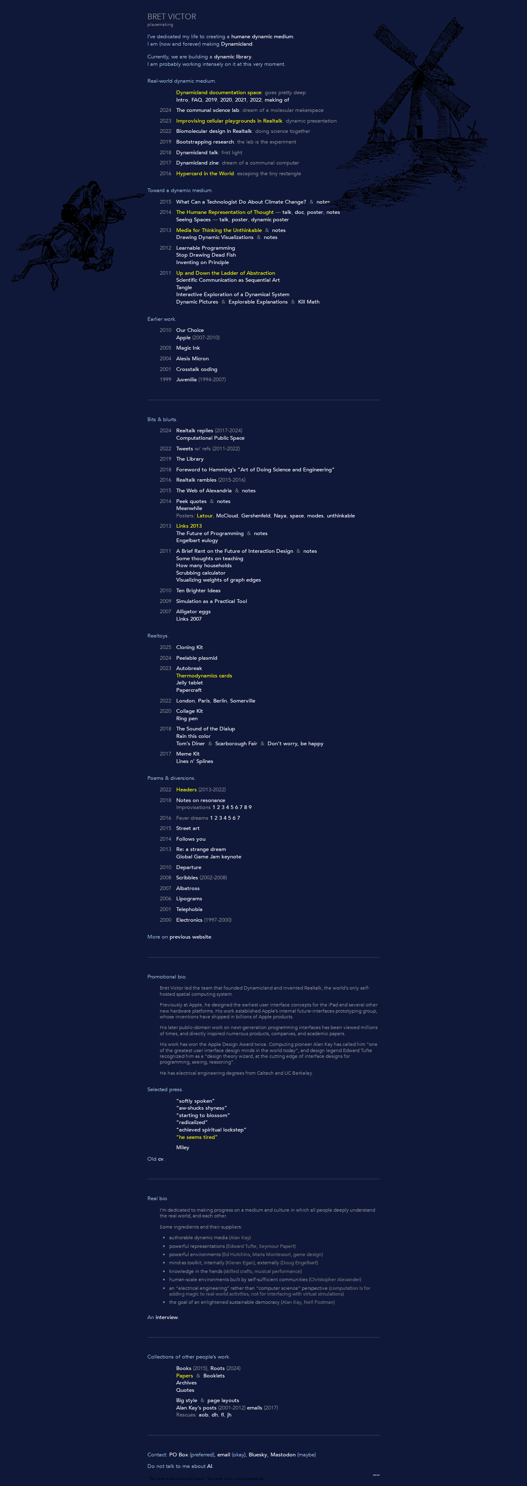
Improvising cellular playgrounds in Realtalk (229, 121)
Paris (204, 701)
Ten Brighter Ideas (198, 590)
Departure (188, 867)
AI (209, 1466)
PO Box (178, 1454)
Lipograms (189, 898)
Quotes (185, 1390)
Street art (188, 828)
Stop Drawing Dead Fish (206, 255)
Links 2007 (189, 619)
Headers (186, 789)
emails (254, 1408)
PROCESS (376, 1475)
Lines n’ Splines (194, 761)
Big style (186, 1400)
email (223, 1454)
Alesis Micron (192, 358)
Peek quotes (191, 501)
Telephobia (189, 909)
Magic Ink (188, 348)
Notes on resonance (200, 800)
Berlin (220, 701)
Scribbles (187, 877)
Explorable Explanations (258, 302)
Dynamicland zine (197, 163)
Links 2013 (189, 526)
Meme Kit (188, 754)
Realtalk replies (194, 430)
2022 (255, 100)
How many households (204, 565)
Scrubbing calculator (201, 573)
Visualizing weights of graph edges (218, 580)
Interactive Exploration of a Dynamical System (232, 294)
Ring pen (187, 718)
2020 (226, 100)
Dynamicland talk (197, 152)
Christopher (323, 1279)
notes (323, 202)
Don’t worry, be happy (296, 743)
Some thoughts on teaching (209, 558)
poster (315, 212)
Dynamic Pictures (197, 302)
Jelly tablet (189, 682)
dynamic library (233, 56)
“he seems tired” (197, 1137)
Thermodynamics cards (204, 675)
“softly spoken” (195, 1101)
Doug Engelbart (299, 1262)
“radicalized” (192, 1122)
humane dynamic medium (262, 36)
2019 (211, 100)
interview (167, 1317)
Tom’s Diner (190, 743)
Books (183, 1368)
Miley (182, 1147)
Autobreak (189, 668)
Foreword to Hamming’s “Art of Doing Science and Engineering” (255, 469)
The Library (190, 459)
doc (299, 212)
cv (160, 1159)
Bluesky (258, 1454)
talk (286, 212)
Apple (183, 337)
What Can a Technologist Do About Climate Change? (241, 202)
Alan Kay (240, 1237)
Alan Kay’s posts (196, 1408)
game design (307, 1254)
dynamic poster (270, 219)
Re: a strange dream (201, 849)
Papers (184, 1375)
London (185, 701)
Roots (217, 1368)
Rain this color (193, 736)
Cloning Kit (189, 647)
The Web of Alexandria (204, 490)
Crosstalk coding (196, 369)
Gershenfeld (255, 515)
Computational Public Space (210, 438)
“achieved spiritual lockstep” (211, 1130)
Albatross (188, 888)
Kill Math (308, 302)
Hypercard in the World (205, 173)
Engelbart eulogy (197, 540)
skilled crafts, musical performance (263, 1271)
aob (203, 1415)
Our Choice (190, 330)
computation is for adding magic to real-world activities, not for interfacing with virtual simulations (269, 1291)
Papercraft (189, 690)
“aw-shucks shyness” (201, 1108)
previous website (190, 937)
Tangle (184, 287)
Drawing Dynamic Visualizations (215, 237)
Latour (205, 515)
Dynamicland (236, 44)
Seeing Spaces (193, 219)
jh (229, 1415)
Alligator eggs (193, 611)
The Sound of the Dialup (205, 729)
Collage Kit (189, 711)
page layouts (223, 1400)
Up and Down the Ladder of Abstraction (225, 273)
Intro (182, 100)
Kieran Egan (240, 1262)
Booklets (214, 1375)
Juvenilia (186, 379)
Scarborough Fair (236, 743)
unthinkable (341, 515)
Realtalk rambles (196, 480)
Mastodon (283, 1454)
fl (222, 1415)
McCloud (227, 515)
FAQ (196, 100)
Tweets (184, 448)
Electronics (189, 920)
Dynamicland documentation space (218, 92)
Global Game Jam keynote (208, 856)
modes (315, 515)
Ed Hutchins (236, 1254)
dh (215, 1415)
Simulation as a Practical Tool (211, 601)
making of (277, 100)
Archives (186, 1382)
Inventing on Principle (202, 262)
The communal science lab (207, 110)
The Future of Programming (210, 533)
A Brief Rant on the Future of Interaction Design (234, 551)
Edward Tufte (242, 1246)
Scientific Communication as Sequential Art (228, 280)
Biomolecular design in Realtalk (214, 131)
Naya (280, 515)
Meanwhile (189, 508)
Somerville (242, 701)
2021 (241, 100)
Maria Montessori (271, 1254)
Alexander (348, 1279)
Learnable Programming (205, 248)
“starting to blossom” (203, 1115)
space (297, 515)
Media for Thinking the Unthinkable (219, 230)
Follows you (190, 839)
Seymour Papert (276, 1246)
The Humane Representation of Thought (225, 212)
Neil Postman (318, 1302)
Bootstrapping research (205, 142)
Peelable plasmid (196, 658)
